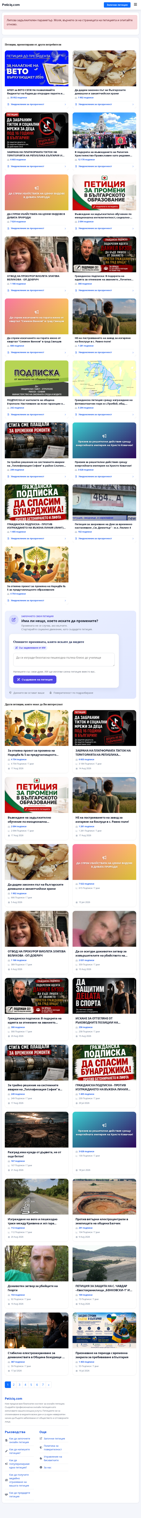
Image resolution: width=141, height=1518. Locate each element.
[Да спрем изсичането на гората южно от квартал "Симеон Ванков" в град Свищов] (36, 327)
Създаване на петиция (37, 679)
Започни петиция (117, 4)
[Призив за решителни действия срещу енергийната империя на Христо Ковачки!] (104, 451)
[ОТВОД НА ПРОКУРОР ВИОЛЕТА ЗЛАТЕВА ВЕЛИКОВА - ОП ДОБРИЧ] (36, 265)
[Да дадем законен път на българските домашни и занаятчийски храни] (104, 79)
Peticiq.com (11, 5)
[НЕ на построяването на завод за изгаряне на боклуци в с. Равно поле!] (104, 327)
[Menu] (135, 4)
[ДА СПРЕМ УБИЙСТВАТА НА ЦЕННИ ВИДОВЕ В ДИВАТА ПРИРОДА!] (36, 203)
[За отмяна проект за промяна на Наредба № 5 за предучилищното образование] (36, 576)
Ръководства (15, 1432)
